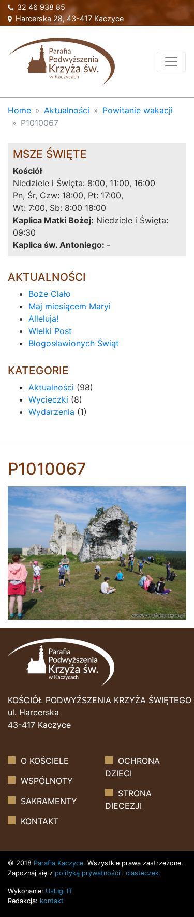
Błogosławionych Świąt (73, 343)
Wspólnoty (47, 781)
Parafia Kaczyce (58, 863)
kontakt (52, 901)
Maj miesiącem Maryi (69, 306)
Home (19, 110)
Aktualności (66, 110)
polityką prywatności (87, 873)
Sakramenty (49, 801)
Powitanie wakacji (137, 110)
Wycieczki (48, 399)
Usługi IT (59, 891)
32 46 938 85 (40, 7)
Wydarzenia (51, 412)
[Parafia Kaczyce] (61, 60)
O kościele (45, 761)
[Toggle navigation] (171, 62)
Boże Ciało (49, 294)
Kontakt (39, 821)
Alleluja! (43, 318)
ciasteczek (142, 873)
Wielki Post (50, 331)
